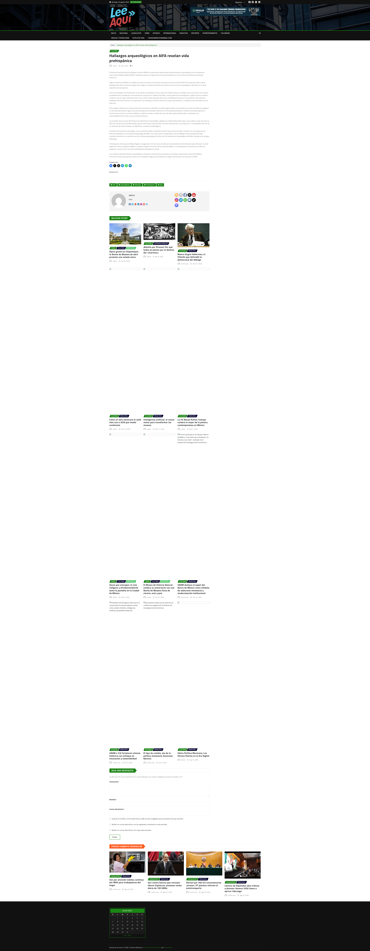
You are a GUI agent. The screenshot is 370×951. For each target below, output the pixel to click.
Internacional (169, 33)
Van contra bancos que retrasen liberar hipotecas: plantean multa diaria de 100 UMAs (165, 885)
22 (118, 928)
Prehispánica (150, 185)
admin (115, 66)
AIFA (114, 185)
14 (113, 925)
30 (122, 932)
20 (142, 925)
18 (132, 925)
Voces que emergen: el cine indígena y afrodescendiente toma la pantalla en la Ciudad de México (124, 589)
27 (142, 928)
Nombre (112, 800)
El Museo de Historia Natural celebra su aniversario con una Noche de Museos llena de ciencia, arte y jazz (158, 589)
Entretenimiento (210, 33)
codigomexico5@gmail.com (160, 38)
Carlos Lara (116, 763)
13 (142, 922)
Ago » (130, 935)
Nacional (124, 33)
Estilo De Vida (138, 38)
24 (127, 928)
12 (137, 922)
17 (127, 925)
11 (132, 922)
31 (127, 932)
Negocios (184, 33)
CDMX (147, 33)
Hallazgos (138, 185)
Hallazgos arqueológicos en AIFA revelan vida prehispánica (137, 45)
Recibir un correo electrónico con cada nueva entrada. (131, 830)
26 (137, 928)
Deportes (195, 33)
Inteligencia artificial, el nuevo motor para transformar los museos (158, 422)
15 (118, 925)
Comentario (114, 782)
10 (127, 922)
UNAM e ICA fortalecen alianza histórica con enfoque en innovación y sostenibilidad (124, 756)
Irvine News (157, 947)
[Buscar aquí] (260, 33)
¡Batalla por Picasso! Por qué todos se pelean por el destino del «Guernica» (158, 250)
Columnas (225, 33)
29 (118, 932)
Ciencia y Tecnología (120, 38)
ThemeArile (168, 947)
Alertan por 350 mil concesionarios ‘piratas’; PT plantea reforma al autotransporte (203, 885)
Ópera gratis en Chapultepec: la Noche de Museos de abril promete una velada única (124, 254)
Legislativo (136, 33)
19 (137, 925)
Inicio (113, 33)
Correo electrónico (116, 809)
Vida (161, 185)
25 (132, 928)
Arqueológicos (125, 185)
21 (113, 928)
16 (122, 925)
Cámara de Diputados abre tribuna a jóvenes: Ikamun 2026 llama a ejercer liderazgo (242, 888)
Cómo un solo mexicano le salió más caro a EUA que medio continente (125, 422)
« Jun (125, 935)
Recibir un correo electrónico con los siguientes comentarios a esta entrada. (139, 824)
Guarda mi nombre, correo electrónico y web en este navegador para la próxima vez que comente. (147, 819)
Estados (156, 33)
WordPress (147, 947)
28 (113, 932)
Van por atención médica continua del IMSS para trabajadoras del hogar (126, 882)
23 (122, 928)
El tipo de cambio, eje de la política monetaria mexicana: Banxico (158, 756)
